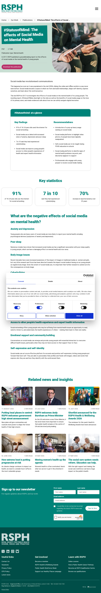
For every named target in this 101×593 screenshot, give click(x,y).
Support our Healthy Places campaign (48, 571)
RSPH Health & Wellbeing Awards (46, 565)
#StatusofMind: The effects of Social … (53, 20)
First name (58, 488)
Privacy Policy (6, 568)
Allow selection (50, 316)
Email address (59, 496)
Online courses (73, 561)
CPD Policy (5, 571)
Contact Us (5, 561)
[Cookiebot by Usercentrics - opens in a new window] (84, 275)
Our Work (14, 20)
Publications (28, 20)
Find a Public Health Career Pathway (81, 565)
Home (4, 20)
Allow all (79, 316)
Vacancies (5, 565)
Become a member (41, 561)
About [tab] (80, 281)
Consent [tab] (21, 281)
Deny (21, 316)
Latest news (6, 575)
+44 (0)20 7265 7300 (59, 584)
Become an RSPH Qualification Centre (81, 568)
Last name (81, 488)
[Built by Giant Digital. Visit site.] (93, 587)
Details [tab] (50, 281)
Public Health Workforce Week (46, 568)
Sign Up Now (92, 508)
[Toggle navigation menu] (96, 8)
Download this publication (12, 67)
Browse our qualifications (77, 571)
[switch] (37, 307)
